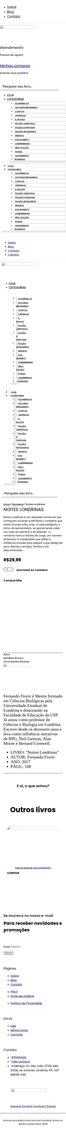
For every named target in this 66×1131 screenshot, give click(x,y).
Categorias (15, 99)
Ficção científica (25, 123)
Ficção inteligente (25, 131)
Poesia (18, 151)
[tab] (33, 654)
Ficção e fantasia (25, 127)
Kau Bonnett (22, 139)
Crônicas (20, 115)
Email (7, 946)
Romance (20, 159)
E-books (20, 119)
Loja (10, 95)
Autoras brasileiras (26, 107)
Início (7, 504)
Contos (19, 111)
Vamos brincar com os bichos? (33, 867)
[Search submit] (63, 86)
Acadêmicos (22, 103)
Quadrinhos (22, 155)
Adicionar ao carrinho (32, 570)
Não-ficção (22, 147)
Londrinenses (22, 143)
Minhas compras (15, 65)
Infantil (19, 135)
